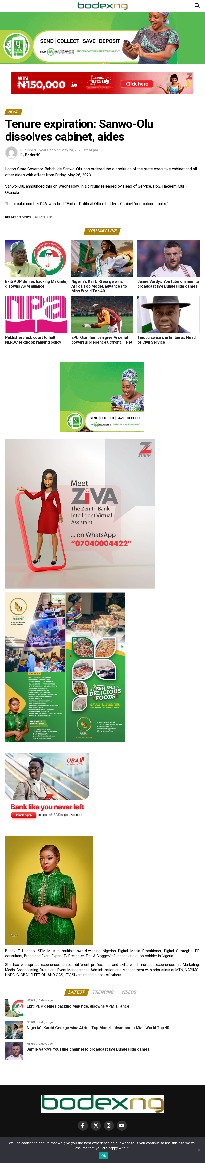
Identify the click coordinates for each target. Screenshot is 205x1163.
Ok (104, 1156)
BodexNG (33, 155)
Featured (44, 217)
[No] (198, 1149)
